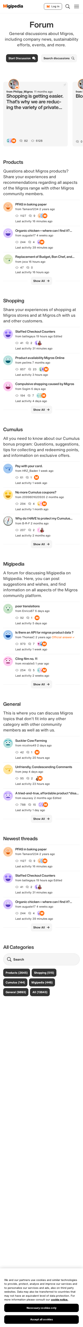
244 (23, 242)
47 (22, 267)
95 (22, 778)
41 (21, 343)
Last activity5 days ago (31, 623)
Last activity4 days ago (31, 401)
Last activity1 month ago (31, 509)
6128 (39, 140)
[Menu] (76, 6)
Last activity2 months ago (32, 535)
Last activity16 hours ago (32, 272)
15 (34, 804)
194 (22, 395)
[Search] (67, 6)
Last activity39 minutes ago (34, 247)
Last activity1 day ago (30, 810)
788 (23, 804)
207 (23, 530)
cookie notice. (59, 1300)
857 (23, 369)
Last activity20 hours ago (32, 757)
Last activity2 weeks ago (32, 675)
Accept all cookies (41, 1319)
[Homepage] (13, 6)
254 (23, 670)
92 (22, 617)
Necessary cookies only (41, 1308)
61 (21, 477)
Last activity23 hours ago (32, 783)
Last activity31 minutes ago (33, 348)
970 (23, 643)
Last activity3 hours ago (31, 374)
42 (22, 752)
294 (23, 503)
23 (34, 369)
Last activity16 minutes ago (33, 221)
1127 (23, 215)
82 (26, 140)
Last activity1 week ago (31, 482)
